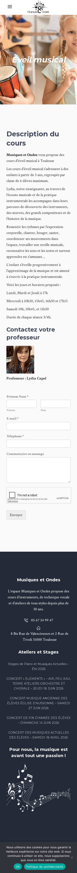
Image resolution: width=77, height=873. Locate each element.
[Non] (72, 857)
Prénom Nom (17, 397)
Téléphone (15, 436)
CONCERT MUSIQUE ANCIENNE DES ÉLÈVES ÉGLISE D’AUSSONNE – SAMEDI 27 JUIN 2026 (38, 703)
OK (18, 866)
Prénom (11, 410)
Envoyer (16, 514)
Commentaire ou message (25, 454)
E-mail (13, 419)
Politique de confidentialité (44, 866)
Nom (43, 410)
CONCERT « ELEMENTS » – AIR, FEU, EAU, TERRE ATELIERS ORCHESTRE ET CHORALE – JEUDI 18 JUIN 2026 (38, 683)
